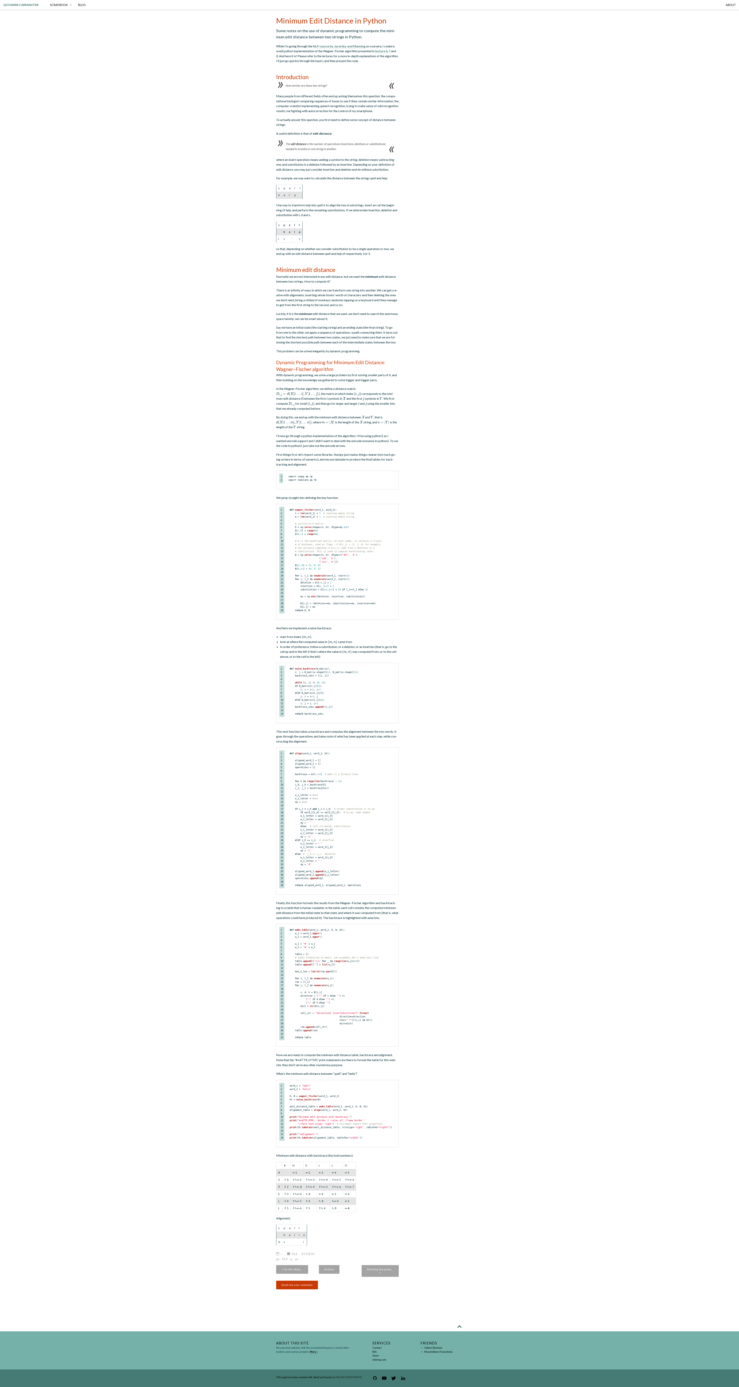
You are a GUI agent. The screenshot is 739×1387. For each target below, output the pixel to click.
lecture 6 (381, 51)
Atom (375, 1355)
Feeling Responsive (349, 1377)
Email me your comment (297, 1284)
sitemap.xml (379, 1359)
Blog (82, 5)
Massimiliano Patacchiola (438, 1351)
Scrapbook (59, 5)
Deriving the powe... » (380, 1271)
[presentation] (298, 393)
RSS (374, 1351)
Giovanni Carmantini (20, 5)
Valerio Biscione (433, 1347)
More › (314, 1351)
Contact (376, 1347)
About (731, 5)
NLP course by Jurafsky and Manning (339, 46)
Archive (329, 1269)
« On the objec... (292, 1269)
